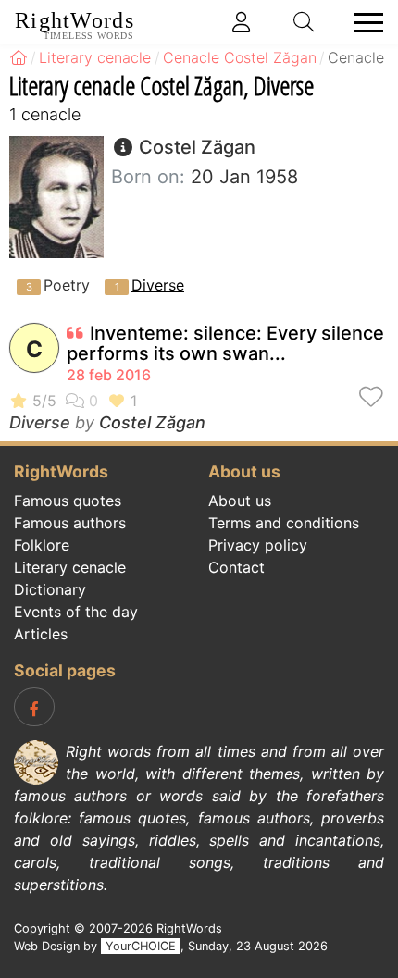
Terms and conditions (283, 523)
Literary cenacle (70, 567)
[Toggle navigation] (362, 22)
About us (239, 500)
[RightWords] (18, 57)
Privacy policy (257, 545)
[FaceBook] (34, 706)
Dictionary (50, 589)
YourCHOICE (141, 946)
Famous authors (70, 523)
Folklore (41, 545)
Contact (236, 567)
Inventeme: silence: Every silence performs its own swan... (225, 343)
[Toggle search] (304, 22)
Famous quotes (67, 500)
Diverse (157, 285)
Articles (41, 634)
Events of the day (76, 611)
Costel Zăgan (152, 422)
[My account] (242, 22)
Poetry (67, 285)
